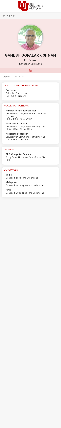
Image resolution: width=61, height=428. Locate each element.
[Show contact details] (30, 70)
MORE (18, 76)
